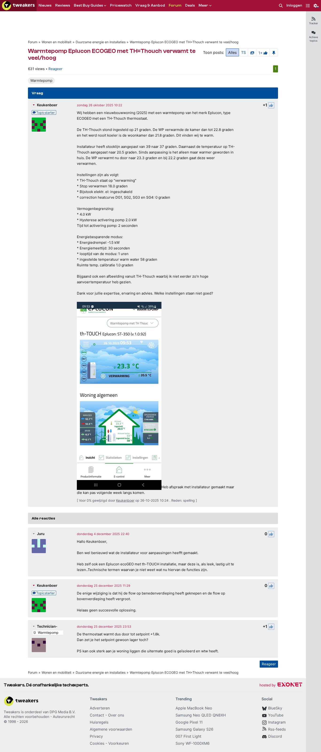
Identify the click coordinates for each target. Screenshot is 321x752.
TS (243, 52)
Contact (97, 715)
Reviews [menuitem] (62, 5)
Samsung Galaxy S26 (194, 729)
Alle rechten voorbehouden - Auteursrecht (39, 716)
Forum (32, 42)
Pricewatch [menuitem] (121, 5)
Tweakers (12, 712)
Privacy (96, 736)
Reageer (55, 69)
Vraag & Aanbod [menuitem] (150, 5)
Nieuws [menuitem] (45, 5)
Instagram (277, 722)
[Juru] (39, 546)
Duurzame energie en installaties (100, 42)
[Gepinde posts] (274, 52)
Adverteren (100, 708)
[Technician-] (39, 645)
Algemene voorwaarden (111, 729)
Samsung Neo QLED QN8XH (201, 715)
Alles (232, 52)
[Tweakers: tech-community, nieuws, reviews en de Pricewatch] (18, 5)
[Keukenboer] (39, 125)
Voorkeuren (118, 743)
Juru (40, 534)
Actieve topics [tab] (313, 38)
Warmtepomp (41, 80)
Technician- (47, 626)
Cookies (97, 743)
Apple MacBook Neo (194, 708)
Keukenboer (47, 105)
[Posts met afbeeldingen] (252, 52)
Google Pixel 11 (189, 722)
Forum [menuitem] (175, 5)
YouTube (275, 715)
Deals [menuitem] (190, 5)
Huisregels (99, 722)
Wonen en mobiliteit (56, 42)
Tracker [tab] (313, 23)
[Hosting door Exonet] (280, 685)
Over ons (116, 715)
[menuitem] (281, 5)
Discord (275, 736)
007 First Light (188, 736)
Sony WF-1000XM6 (193, 743)
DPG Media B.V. (62, 712)
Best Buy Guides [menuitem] (88, 5)
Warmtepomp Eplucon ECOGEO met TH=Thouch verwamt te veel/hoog (184, 42)
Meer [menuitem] (203, 5)
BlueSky (275, 708)
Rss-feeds (277, 729)
